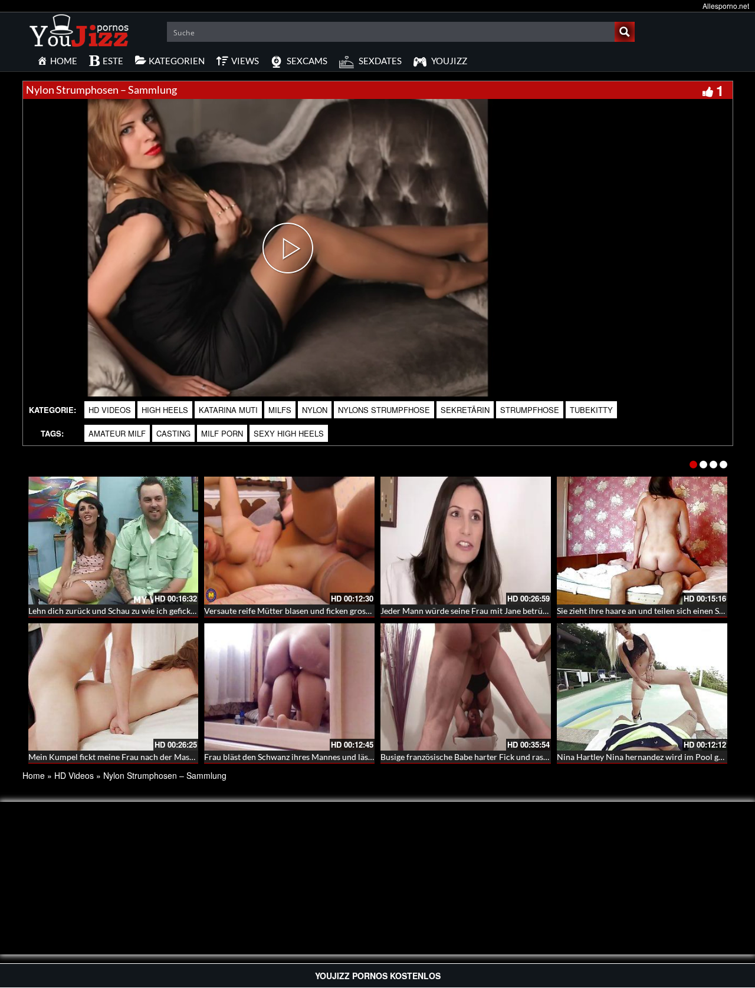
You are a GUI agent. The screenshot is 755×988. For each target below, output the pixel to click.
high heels (165, 409)
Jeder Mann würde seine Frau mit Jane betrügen (468, 611)
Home (33, 775)
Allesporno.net (726, 5)
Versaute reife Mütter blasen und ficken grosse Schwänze (307, 611)
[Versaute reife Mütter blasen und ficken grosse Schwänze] (289, 540)
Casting (173, 433)
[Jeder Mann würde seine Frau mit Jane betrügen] (465, 540)
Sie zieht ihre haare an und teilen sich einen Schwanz (652, 611)
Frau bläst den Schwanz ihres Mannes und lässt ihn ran (303, 757)
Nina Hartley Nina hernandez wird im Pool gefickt (647, 757)
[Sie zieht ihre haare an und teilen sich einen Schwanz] (642, 540)
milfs (279, 409)
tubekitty (591, 409)
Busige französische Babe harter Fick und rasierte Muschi (484, 757)
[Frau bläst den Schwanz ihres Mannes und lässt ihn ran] (289, 687)
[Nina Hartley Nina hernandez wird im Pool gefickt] (642, 687)
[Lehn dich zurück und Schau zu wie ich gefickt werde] (113, 540)
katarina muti (228, 409)
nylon (314, 409)
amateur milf (117, 433)
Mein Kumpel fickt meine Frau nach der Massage (116, 757)
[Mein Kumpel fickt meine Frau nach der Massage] (113, 687)
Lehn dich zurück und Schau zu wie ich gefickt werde (123, 611)
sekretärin (465, 409)
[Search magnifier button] (625, 32)
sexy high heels (289, 433)
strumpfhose (529, 409)
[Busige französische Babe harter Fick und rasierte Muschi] (465, 687)
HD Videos (109, 409)
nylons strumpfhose (384, 409)
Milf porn (222, 433)
